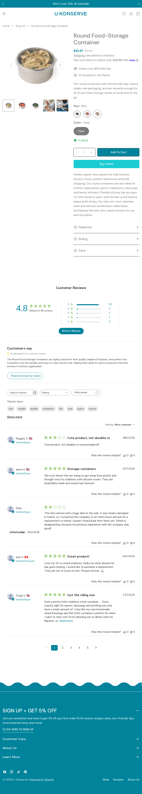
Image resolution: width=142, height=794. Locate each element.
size (11, 408)
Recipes (118, 779)
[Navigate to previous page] (46, 648)
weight (21, 408)
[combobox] (55, 393)
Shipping (79, 55)
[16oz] (97, 114)
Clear (81, 131)
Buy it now (106, 164)
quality (34, 408)
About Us (133, 779)
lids (61, 408)
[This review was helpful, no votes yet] (124, 455)
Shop (106, 779)
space (80, 408)
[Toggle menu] (4, 13)
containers (48, 408)
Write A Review (71, 331)
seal (70, 408)
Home (6, 26)
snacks (92, 408)
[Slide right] (60, 65)
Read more (66, 621)
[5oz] (77, 114)
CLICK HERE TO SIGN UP (18, 729)
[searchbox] (19, 393)
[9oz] (87, 114)
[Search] (124, 13)
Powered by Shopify (41, 779)
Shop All (20, 26)
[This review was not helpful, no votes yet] (131, 455)
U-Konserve (20, 779)
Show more (14, 417)
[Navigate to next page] (96, 648)
